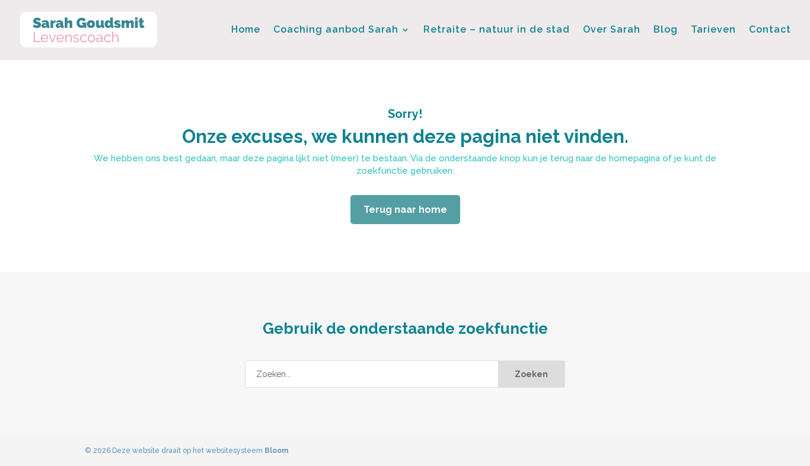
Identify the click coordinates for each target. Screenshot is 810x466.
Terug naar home (405, 209)
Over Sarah (611, 30)
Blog (665, 30)
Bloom (276, 450)
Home (245, 30)
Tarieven (713, 30)
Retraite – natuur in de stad (496, 30)
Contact (770, 30)
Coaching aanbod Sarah (335, 30)
